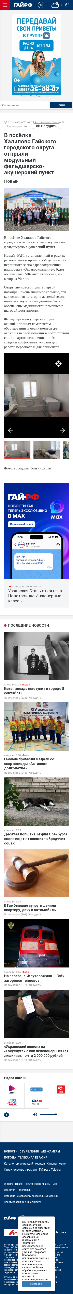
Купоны (52, 1163)
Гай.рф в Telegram (51, 1169)
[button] (58, 363)
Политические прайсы (37, 1183)
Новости (10, 1151)
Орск (55, 1183)
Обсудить (49, 126)
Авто (62, 1163)
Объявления (29, 1151)
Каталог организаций (18, 1163)
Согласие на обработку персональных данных (31, 1196)
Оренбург (9, 1190)
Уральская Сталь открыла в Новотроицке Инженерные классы (35, 595)
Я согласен (36, 1284)
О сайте (8, 1183)
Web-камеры (50, 1151)
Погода (10, 1157)
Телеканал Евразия (32, 1157)
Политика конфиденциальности (22, 1202)
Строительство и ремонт (20, 1169)
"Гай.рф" (10, 1245)
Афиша (40, 1163)
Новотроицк (23, 1190)
